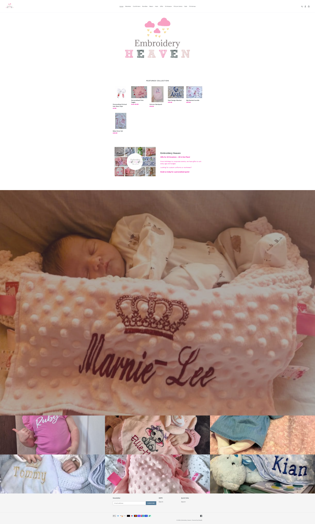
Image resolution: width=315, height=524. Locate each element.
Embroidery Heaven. (186, 520)
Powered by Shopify (197, 520)
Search (161, 502)
